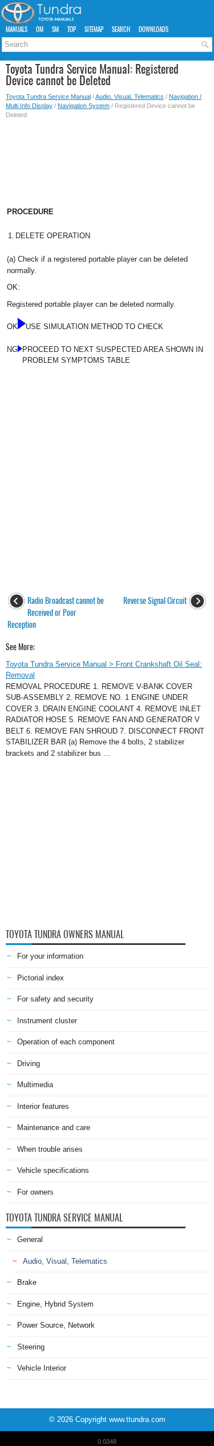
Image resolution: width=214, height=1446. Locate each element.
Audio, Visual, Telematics (129, 96)
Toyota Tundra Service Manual (48, 96)
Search (121, 29)
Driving (28, 1063)
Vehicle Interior (41, 1368)
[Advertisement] (107, 159)
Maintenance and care (53, 1127)
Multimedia (35, 1084)
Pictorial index (40, 978)
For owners (35, 1192)
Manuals (16, 29)
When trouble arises (50, 1149)
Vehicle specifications (53, 1170)
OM (39, 29)
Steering (31, 1347)
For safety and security (55, 999)
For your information (50, 956)
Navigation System (84, 105)
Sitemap (93, 29)
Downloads (153, 29)
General (30, 1239)
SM (55, 29)
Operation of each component (66, 1042)
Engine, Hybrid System (55, 1304)
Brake (27, 1282)
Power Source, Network (56, 1325)
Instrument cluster (47, 1020)
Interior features (43, 1106)
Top (71, 29)
